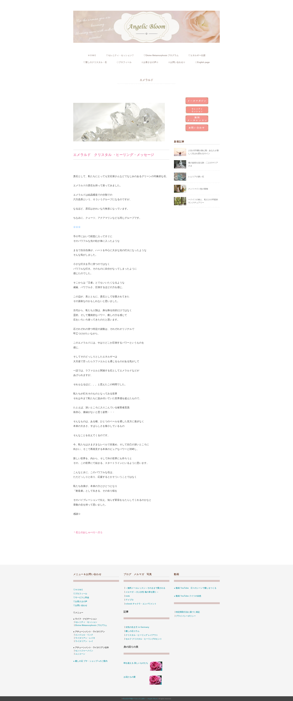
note (128, 596)
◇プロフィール (124, 62)
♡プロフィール (80, 593)
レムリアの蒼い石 (196, 176)
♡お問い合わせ (80, 605)
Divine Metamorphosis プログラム (91, 625)
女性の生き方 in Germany (137, 627)
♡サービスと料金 (81, 597)
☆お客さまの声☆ (149, 62)
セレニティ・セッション (86, 622)
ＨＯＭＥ (92, 55)
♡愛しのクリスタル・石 (95, 62)
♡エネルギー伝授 (196, 55)
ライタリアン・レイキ (85, 638)
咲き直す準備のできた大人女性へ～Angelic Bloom (140, 698)
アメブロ (130, 600)
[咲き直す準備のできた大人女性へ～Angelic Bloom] (146, 12)
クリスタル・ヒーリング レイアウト (142, 635)
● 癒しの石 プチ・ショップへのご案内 (90, 661)
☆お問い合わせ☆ (176, 62)
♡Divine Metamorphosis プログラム (161, 55)
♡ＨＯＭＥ (78, 590)
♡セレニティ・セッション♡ (120, 55)
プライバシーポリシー (186, 616)
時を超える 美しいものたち (137, 663)
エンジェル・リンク (84, 635)
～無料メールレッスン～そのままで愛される (145, 588)
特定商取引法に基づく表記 (188, 612)
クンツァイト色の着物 (198, 189)
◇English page (202, 62)
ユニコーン (80, 654)
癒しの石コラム (132, 631)
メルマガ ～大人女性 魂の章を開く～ (142, 592)
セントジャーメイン (84, 650)
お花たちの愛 (130, 677)
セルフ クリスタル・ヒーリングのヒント (144, 639)
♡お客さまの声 (80, 601)
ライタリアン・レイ (84, 641)
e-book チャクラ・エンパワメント (141, 604)
